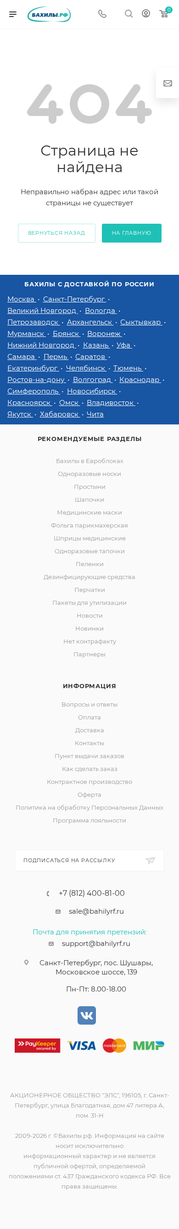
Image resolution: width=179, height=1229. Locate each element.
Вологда (101, 310)
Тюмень (128, 368)
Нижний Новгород (41, 345)
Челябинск (86, 368)
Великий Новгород (42, 310)
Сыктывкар (141, 322)
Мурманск (26, 333)
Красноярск (29, 402)
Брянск (67, 333)
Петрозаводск (33, 322)
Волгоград (93, 379)
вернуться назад (56, 233)
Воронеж (104, 333)
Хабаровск (60, 414)
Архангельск (90, 322)
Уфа (124, 345)
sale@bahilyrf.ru (96, 911)
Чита (95, 414)
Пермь (56, 356)
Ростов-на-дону (36, 379)
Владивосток (111, 402)
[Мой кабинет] (146, 14)
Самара (22, 356)
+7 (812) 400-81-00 (92, 893)
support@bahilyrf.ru (96, 943)
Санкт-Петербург (74, 299)
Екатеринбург (33, 368)
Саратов (91, 356)
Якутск (20, 414)
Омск (69, 402)
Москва (21, 299)
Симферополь (33, 391)
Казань (96, 345)
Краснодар (140, 379)
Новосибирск (92, 391)
